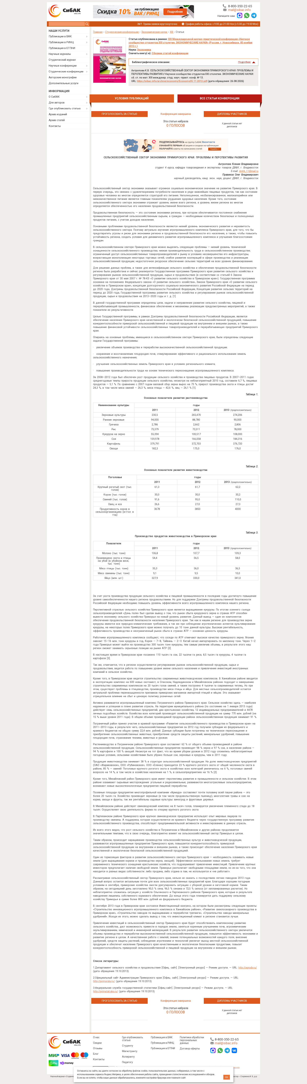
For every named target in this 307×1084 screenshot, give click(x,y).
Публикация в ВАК (162, 1037)
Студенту (127, 1045)
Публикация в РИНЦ (162, 1042)
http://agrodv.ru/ (247, 967)
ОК (226, 1077)
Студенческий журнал (62, 59)
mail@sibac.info (239, 10)
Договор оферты (190, 1048)
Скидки (97, 1042)
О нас (96, 1037)
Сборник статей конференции (170, 53)
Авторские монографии (63, 77)
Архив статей (57, 120)
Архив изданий (58, 114)
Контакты (55, 126)
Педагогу (127, 1062)
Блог (96, 1053)
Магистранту (129, 1051)
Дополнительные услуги (63, 83)
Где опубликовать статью (65, 108)
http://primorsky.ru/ (104, 981)
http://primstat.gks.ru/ (105, 991)
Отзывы (97, 1048)
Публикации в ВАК (60, 36)
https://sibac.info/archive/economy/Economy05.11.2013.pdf (172, 81)
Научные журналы (60, 54)
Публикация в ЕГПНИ (62, 48)
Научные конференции (63, 65)
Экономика (144, 49)
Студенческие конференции (66, 71)
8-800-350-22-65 (240, 6)
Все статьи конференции (219, 98)
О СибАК (54, 96)
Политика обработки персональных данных (192, 1040)
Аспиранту (128, 1056)
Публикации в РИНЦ (61, 42)
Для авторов (56, 102)
